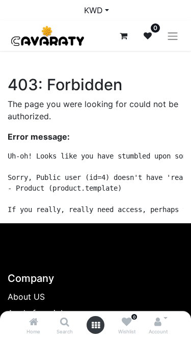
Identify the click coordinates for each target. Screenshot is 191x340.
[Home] (33, 322)
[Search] (64, 322)
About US (26, 297)
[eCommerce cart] (123, 35)
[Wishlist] (126, 322)
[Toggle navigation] (172, 35)
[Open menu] (96, 325)
